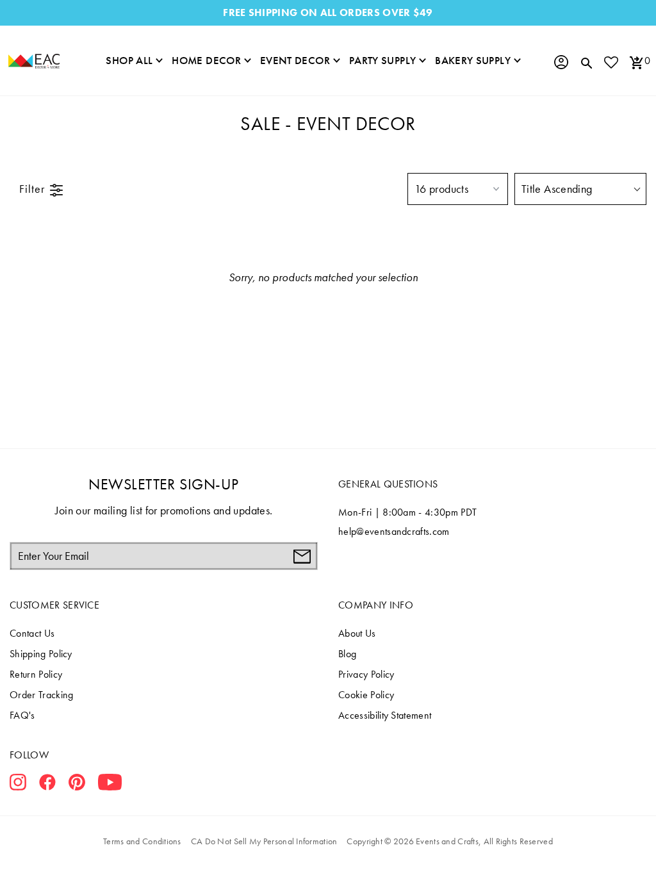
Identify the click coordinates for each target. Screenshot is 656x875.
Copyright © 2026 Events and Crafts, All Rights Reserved (449, 841)
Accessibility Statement (384, 715)
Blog (347, 653)
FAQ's (22, 715)
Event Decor (295, 60)
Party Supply (382, 60)
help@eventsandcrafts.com (394, 531)
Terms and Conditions (142, 841)
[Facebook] (47, 785)
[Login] (560, 62)
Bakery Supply (473, 60)
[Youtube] (110, 785)
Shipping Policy (41, 653)
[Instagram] (18, 785)
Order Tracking (41, 694)
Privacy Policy (366, 674)
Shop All (129, 60)
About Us (357, 633)
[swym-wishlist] (610, 61)
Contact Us (32, 633)
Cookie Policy (366, 694)
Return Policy (36, 674)
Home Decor (206, 60)
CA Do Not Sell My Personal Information (264, 841)
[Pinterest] (77, 785)
